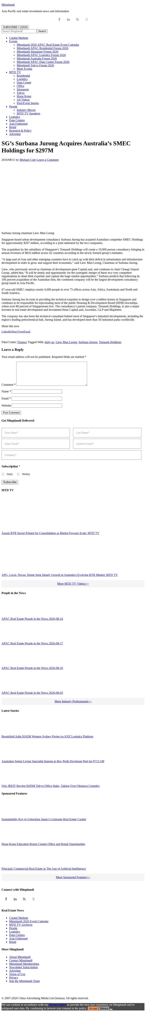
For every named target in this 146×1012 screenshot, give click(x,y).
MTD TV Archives (20, 924)
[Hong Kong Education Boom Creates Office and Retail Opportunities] (10, 840)
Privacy (13, 977)
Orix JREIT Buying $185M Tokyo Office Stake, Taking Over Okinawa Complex (51, 785)
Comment (9, 384)
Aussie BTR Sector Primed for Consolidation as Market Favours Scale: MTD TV (50, 533)
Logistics (14, 931)
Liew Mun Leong (66, 342)
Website (6, 405)
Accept (93, 1008)
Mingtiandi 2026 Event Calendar (28, 921)
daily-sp (49, 342)
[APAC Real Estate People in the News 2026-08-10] (10, 664)
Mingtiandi (8, 4)
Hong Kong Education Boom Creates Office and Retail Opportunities (43, 844)
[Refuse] (111, 1009)
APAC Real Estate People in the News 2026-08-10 (32, 668)
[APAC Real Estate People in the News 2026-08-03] (10, 689)
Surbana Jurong (88, 342)
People (13, 928)
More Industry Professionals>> (73, 701)
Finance (22, 342)
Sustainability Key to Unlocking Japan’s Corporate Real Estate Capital (44, 819)
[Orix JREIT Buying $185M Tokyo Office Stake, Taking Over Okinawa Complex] (10, 782)
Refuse (104, 1008)
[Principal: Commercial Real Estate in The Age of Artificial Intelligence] (10, 864)
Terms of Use (17, 974)
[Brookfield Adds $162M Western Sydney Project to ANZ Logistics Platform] (10, 732)
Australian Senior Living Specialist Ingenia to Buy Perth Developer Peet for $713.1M (53, 761)
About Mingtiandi (20, 957)
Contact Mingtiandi (20, 960)
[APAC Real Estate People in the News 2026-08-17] (10, 639)
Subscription (11, 466)
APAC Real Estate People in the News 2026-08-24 (32, 618)
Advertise (15, 970)
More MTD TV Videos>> (73, 583)
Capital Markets (18, 917)
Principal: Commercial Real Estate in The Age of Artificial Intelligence (44, 868)
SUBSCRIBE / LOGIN (15, 27)
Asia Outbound (18, 938)
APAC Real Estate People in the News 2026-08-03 (32, 692)
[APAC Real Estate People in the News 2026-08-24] (10, 615)
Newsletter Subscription (23, 967)
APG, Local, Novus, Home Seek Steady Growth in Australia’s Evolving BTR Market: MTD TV (60, 574)
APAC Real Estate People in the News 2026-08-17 (32, 643)
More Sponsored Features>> (73, 877)
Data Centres (17, 935)
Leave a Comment (47, 159)
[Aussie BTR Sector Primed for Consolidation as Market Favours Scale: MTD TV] (35, 529)
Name (6, 391)
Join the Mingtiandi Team (24, 981)
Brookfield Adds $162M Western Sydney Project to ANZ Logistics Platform (47, 736)
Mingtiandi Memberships (24, 963)
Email (6, 398)
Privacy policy (57, 1004)
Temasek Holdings (110, 342)
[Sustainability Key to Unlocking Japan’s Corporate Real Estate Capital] (10, 815)
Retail (12, 942)
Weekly (26, 474)
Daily (10, 474)
